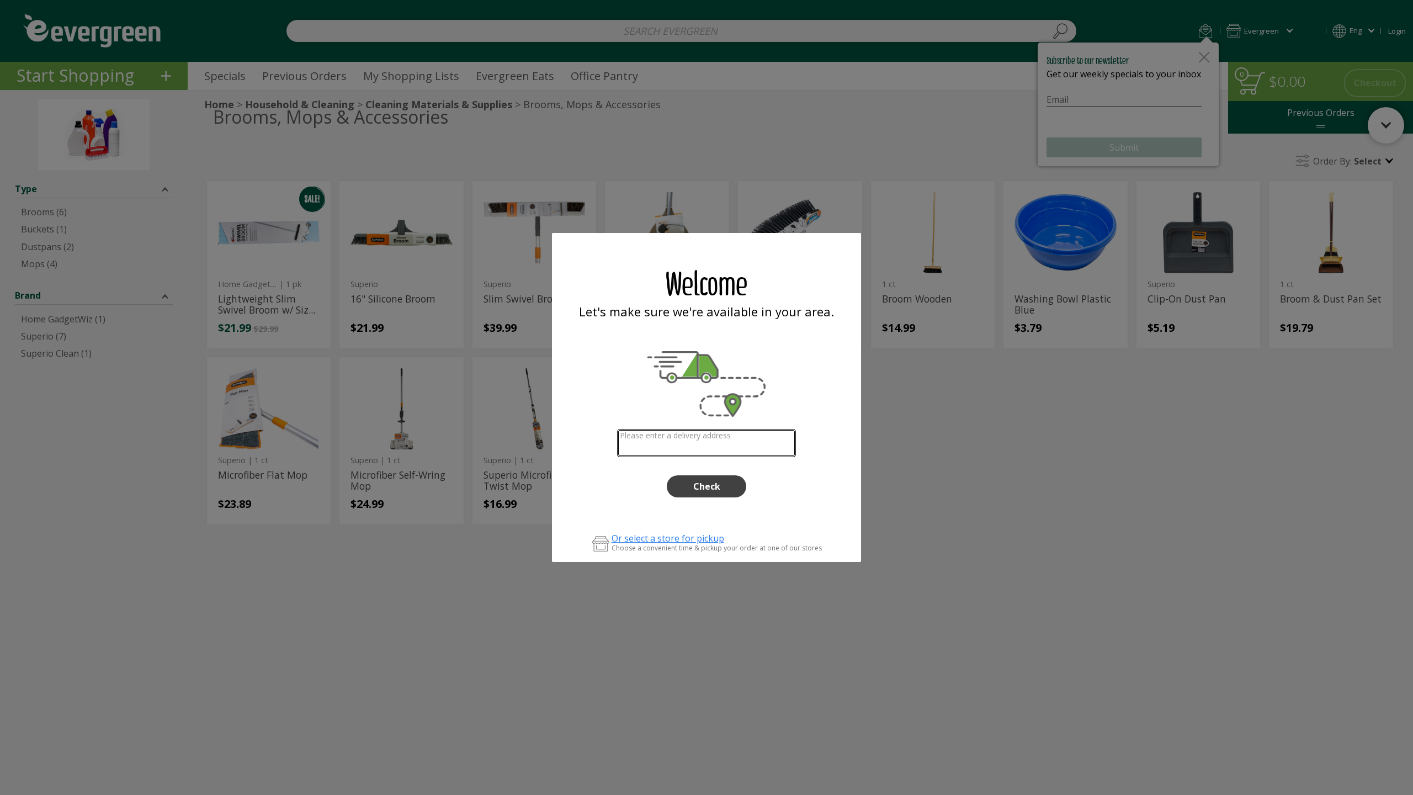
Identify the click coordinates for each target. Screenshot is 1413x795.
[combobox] (706, 443)
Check (706, 486)
